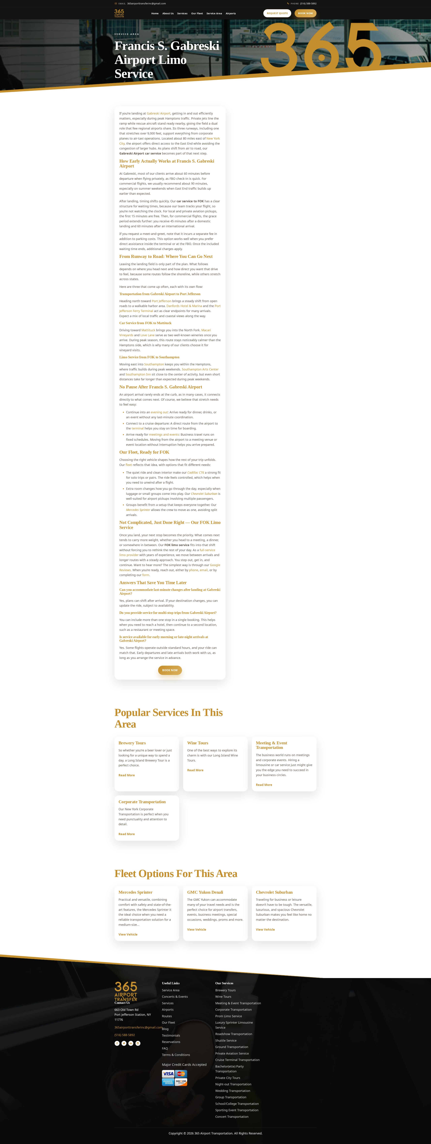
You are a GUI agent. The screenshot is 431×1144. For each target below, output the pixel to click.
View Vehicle (128, 934)
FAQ (165, 1048)
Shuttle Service (226, 1040)
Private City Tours (227, 1078)
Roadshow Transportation (233, 1034)
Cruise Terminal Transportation (237, 1060)
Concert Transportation (231, 1117)
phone (193, 570)
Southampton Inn (138, 374)
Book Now (305, 13)
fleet (129, 465)
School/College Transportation (237, 1104)
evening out (159, 412)
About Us (168, 13)
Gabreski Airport (158, 113)
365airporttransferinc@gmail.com (142, 3)
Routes (167, 1016)
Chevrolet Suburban (274, 892)
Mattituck (148, 330)
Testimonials (171, 1035)
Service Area (214, 13)
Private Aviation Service (232, 1053)
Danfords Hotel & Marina (184, 306)
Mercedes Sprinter (135, 892)
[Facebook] (117, 1043)
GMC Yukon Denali (205, 892)
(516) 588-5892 (304, 3)
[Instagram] (137, 1043)
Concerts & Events (175, 997)
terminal (138, 428)
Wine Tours (197, 742)
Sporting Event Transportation (236, 1110)
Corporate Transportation (142, 801)
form (145, 575)
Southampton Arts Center (200, 369)
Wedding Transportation (232, 1091)
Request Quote (277, 13)
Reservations (171, 1042)
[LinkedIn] (130, 1043)
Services (182, 13)
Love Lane (147, 335)
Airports (231, 13)
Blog (165, 1029)
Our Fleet (197, 13)
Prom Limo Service (228, 1016)
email (204, 570)
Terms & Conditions (176, 1055)
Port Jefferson (161, 301)
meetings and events (164, 434)
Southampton (154, 364)
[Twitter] (123, 1043)
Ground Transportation (231, 1047)
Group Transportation (230, 1097)
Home (155, 13)
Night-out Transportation (233, 1084)
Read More (127, 775)
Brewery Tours (132, 742)
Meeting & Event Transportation (271, 745)
